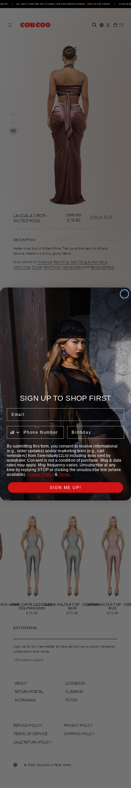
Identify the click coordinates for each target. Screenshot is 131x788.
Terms (64, 474)
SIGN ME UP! (65, 487)
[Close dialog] (124, 294)
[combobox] (14, 432)
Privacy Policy (40, 474)
